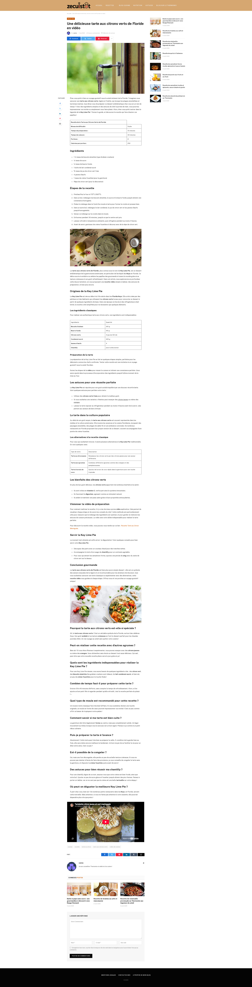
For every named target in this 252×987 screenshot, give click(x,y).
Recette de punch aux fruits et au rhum (173, 75)
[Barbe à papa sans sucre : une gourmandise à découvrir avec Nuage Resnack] (79, 889)
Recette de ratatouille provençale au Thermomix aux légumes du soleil (131, 901)
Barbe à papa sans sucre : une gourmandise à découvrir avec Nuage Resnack (78, 901)
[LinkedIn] (60, 114)
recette (77, 847)
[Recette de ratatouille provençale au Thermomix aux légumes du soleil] (132, 889)
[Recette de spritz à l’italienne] (155, 56)
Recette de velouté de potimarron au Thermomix (174, 97)
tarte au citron (86, 847)
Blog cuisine (124, 5)
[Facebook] (60, 103)
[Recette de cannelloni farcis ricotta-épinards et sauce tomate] (155, 66)
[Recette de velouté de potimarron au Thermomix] (155, 98)
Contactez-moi (124, 975)
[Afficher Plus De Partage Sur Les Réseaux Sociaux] (112, 38)
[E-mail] (60, 124)
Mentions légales (108, 975)
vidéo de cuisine (115, 847)
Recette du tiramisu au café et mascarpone (105, 900)
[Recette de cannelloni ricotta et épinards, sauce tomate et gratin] (155, 88)
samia (75, 33)
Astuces (149, 5)
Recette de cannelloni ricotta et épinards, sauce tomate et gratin (174, 86)
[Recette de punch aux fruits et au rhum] (155, 77)
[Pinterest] (60, 119)
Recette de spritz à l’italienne (173, 53)
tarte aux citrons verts (100, 847)
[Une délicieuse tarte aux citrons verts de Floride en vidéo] (106, 68)
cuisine (70, 847)
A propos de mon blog (142, 975)
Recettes (110, 5)
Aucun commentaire (94, 33)
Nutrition (137, 5)
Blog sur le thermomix (166, 5)
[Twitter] (60, 108)
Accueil (99, 5)
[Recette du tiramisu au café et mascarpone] (106, 889)
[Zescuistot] (79, 5)
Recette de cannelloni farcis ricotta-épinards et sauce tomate (174, 65)
